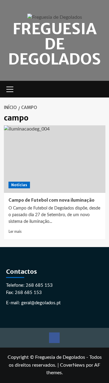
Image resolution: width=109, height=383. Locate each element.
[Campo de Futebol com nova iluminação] (54, 159)
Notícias (19, 185)
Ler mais (14, 231)
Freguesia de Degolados (54, 44)
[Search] (101, 89)
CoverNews (72, 365)
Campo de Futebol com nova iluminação (51, 200)
